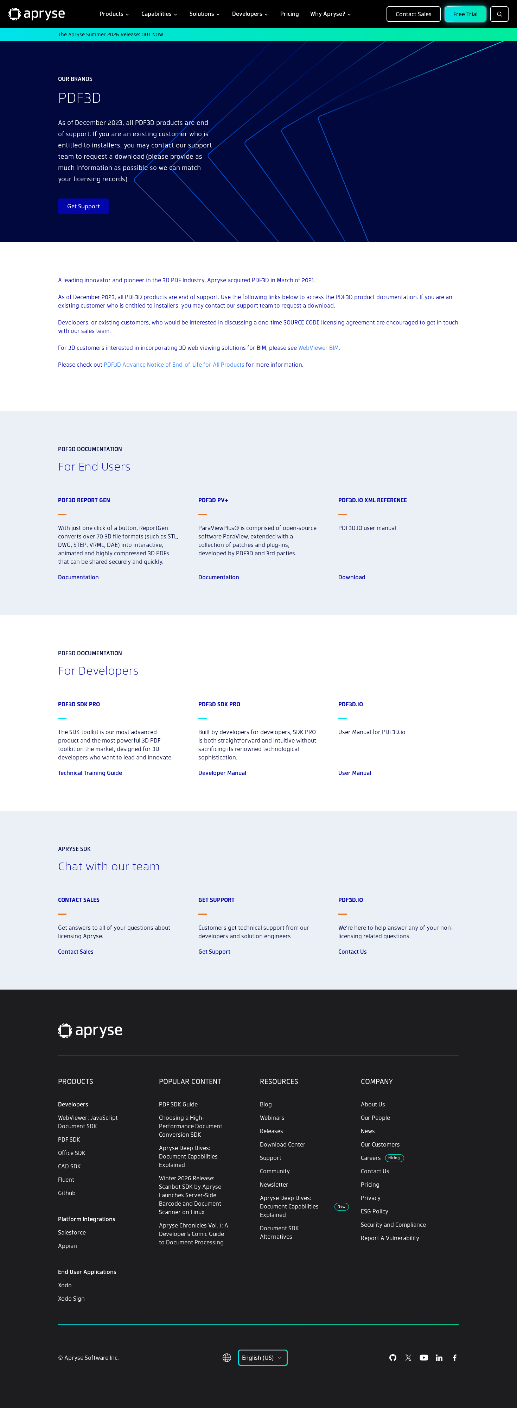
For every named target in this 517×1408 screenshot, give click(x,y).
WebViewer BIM (318, 347)
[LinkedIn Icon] (439, 1357)
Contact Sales (414, 14)
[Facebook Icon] (455, 1357)
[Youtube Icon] (424, 1357)
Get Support (83, 206)
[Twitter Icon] (408, 1357)
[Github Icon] (393, 1357)
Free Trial (465, 14)
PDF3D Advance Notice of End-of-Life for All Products (174, 364)
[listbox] (263, 1357)
